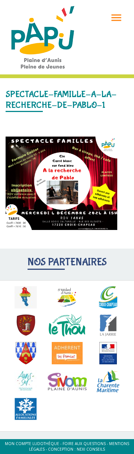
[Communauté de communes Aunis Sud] (26, 381)
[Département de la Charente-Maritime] (108, 381)
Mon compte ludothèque (32, 443)
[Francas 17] (67, 353)
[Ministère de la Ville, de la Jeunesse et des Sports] (108, 353)
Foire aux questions (84, 443)
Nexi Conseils (91, 449)
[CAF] (26, 409)
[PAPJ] (43, 36)
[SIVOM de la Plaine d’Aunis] (67, 381)
